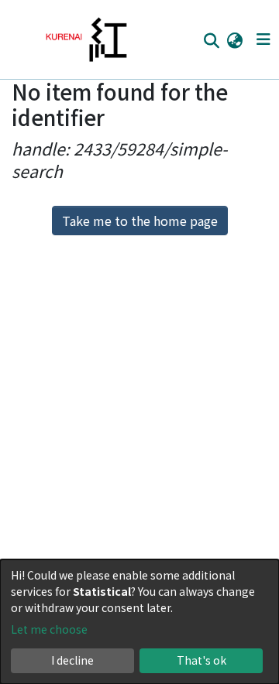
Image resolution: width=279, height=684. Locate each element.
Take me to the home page (140, 220)
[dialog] (139, 621)
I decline (72, 660)
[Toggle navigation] (263, 39)
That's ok (201, 660)
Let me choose (49, 629)
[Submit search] (211, 40)
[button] (234, 39)
